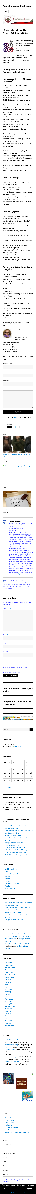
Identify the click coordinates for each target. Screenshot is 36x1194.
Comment (9, 389)
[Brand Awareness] (17, 473)
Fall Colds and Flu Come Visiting (16, 850)
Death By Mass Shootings (13, 835)
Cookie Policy (21, 1193)
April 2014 (8, 996)
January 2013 (9, 1023)
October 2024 (9, 965)
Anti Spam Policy (10, 1130)
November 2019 (10, 970)
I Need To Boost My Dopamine (15, 852)
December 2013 (10, 1006)
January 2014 (9, 1004)
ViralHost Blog (10, 1049)
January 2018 (9, 984)
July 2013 (8, 1013)
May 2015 (8, 992)
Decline (13, 1193)
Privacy (5, 509)
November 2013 (10, 1009)
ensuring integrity (24, 582)
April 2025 (8, 963)
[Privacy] (17, 499)
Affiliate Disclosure (11, 1127)
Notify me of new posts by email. (12, 672)
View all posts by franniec (22, 574)
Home (5, 1140)
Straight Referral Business (14, 843)
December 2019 (10, 967)
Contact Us (7, 1145)
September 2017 (10, 987)
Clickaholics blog (10, 1057)
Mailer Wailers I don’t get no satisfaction (19, 855)
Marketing (22, 580)
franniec (16, 417)
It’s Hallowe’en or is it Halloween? (16, 847)
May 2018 (8, 982)
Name (7, 363)
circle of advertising (12, 582)
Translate (17, 747)
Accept (29, 1189)
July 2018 (8, 979)
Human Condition (12, 883)
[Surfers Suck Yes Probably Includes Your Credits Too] (17, 444)
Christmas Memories (12, 845)
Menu (6, 11)
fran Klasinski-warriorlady (15, 584)
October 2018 (9, 977)
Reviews (7, 881)
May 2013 (8, 1016)
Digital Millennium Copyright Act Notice (18, 1132)
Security (6, 1170)
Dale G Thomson (10, 939)
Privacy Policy (9, 1120)
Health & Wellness (11, 869)
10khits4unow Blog (11, 1045)
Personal (8, 876)
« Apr (9, 787)
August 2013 (9, 1011)
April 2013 (8, 1018)
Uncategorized (10, 888)
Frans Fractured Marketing (17, 6)
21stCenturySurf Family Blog (14, 1062)
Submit (18, 412)
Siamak (7, 934)
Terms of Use (9, 1118)
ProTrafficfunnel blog (12, 1040)
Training (8, 886)
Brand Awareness (8, 483)
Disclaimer (8, 1125)
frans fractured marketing (14, 586)
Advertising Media (12, 874)
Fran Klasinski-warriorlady (23, 335)
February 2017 (9, 989)
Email (7, 372)
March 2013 (8, 1021)
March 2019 (9, 972)
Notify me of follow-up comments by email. (15, 667)
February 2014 (9, 1001)
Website (6, 380)
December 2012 (10, 1025)
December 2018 (10, 975)
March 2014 (9, 999)
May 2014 (8, 994)
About (5, 1149)
